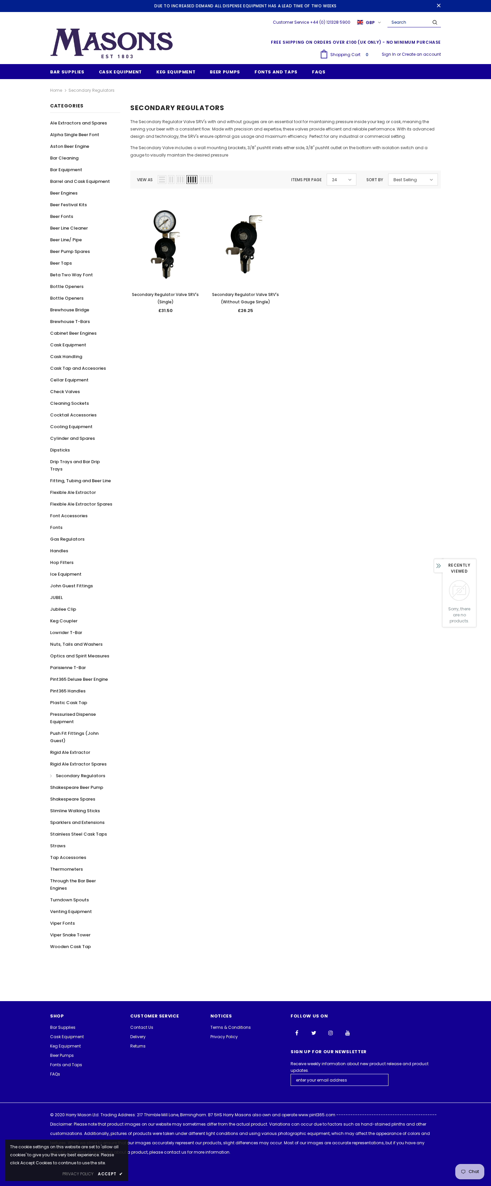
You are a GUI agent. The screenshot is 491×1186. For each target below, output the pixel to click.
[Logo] (112, 43)
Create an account (421, 54)
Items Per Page (306, 180)
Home (56, 90)
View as (145, 180)
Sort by (374, 180)
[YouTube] (348, 1032)
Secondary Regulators (91, 90)
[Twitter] (314, 1032)
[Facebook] (297, 1032)
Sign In (389, 54)
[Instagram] (331, 1032)
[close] (438, 6)
